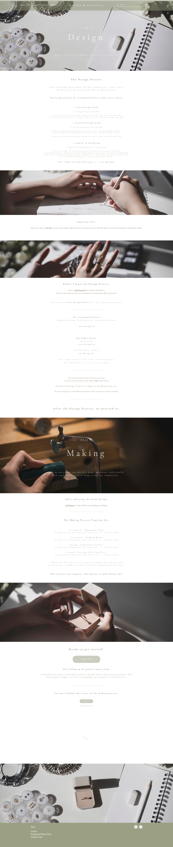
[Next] (159, 193)
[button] (146, 5)
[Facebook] (135, 827)
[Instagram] (140, 827)
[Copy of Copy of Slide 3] (85, 210)
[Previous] (13, 193)
